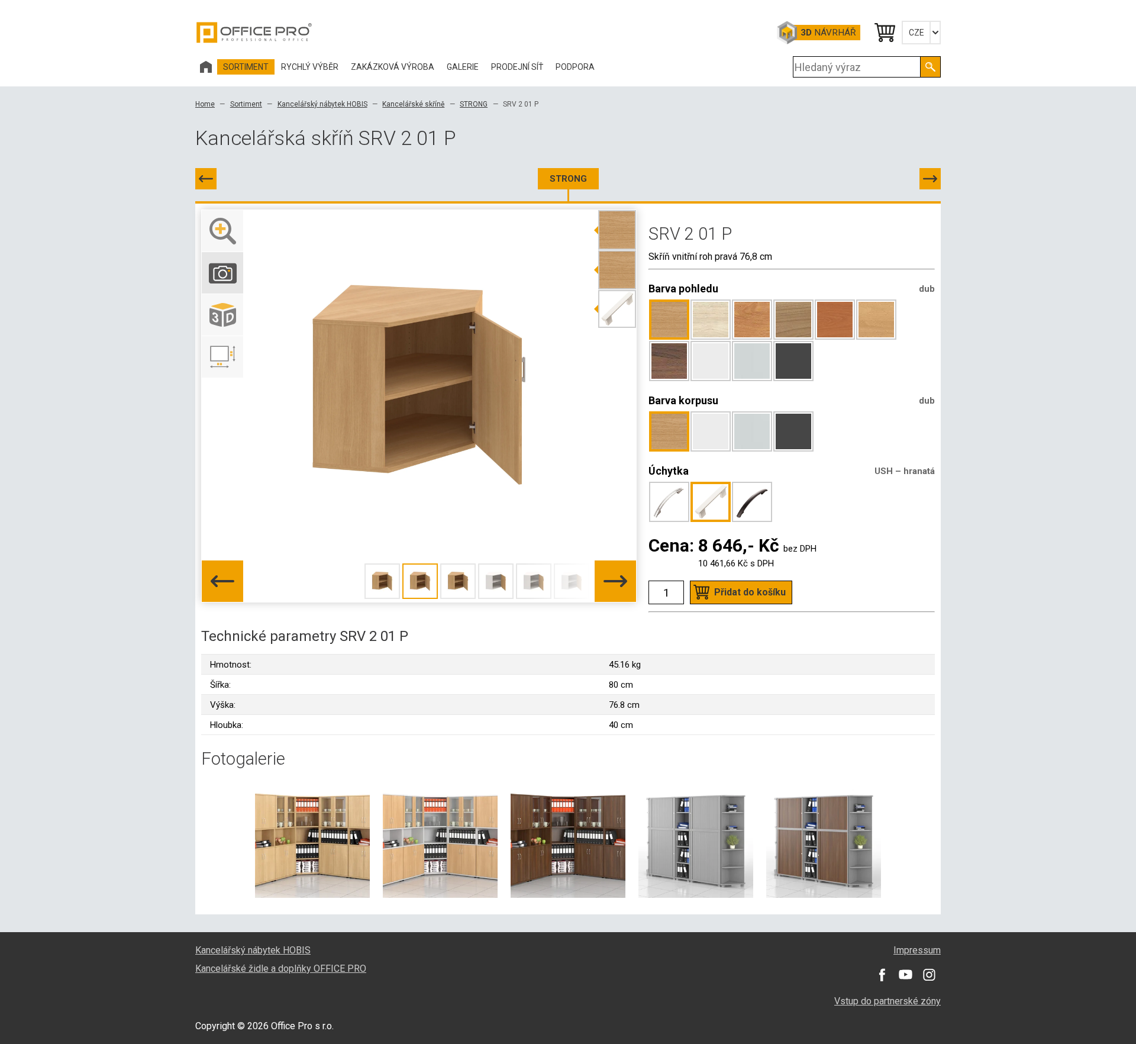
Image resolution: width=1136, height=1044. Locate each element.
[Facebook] (881, 975)
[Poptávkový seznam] (884, 32)
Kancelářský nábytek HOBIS (322, 104)
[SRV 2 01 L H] (206, 178)
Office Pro (254, 32)
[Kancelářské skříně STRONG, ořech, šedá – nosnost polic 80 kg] (824, 839)
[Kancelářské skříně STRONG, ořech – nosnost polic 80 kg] (568, 839)
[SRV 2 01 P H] (930, 178)
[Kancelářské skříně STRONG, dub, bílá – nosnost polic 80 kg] (440, 839)
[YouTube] (905, 975)
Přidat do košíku (750, 592)
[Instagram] (929, 975)
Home (205, 104)
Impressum (917, 950)
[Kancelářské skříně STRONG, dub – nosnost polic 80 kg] (312, 839)
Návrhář (828, 32)
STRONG (474, 104)
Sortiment (246, 104)
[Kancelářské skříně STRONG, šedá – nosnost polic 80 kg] (696, 839)
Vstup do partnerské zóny (887, 1001)
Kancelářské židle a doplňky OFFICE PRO (280, 968)
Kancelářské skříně (413, 104)
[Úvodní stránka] (206, 67)
